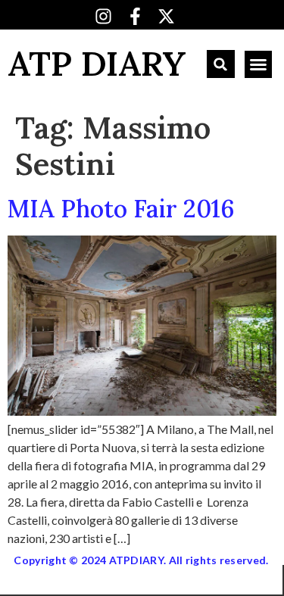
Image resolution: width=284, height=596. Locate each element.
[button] (221, 64)
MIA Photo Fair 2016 (121, 208)
